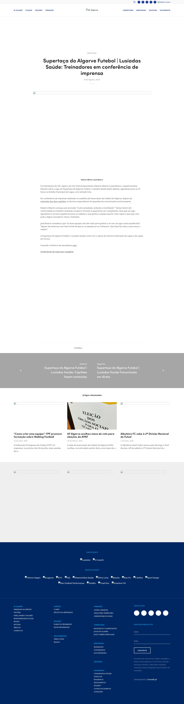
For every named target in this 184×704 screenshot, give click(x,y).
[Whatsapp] (151, 2)
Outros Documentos (102, 689)
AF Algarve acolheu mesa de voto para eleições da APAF (90, 435)
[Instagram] (143, 2)
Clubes (56, 609)
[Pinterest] (104, 348)
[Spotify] (155, 2)
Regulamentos (100, 682)
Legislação (98, 692)
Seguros (97, 685)
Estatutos (98, 676)
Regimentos (98, 679)
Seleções (38, 10)
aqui (74, 245)
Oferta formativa (101, 610)
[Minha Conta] (164, 2)
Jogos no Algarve (101, 631)
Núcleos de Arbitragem (63, 612)
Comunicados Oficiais (103, 673)
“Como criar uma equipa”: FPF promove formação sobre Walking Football (38, 435)
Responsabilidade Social (24, 618)
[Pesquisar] (134, 2)
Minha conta (59, 639)
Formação (49, 10)
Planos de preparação (63, 624)
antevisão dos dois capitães (53, 201)
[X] (89, 348)
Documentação (100, 653)
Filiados (28, 10)
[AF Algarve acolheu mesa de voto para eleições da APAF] (92, 416)
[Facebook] (139, 2)
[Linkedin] (93, 348)
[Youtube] (147, 2)
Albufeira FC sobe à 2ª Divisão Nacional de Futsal (145, 435)
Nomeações (98, 647)
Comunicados (99, 650)
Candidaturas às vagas (103, 616)
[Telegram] (100, 348)
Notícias (92, 53)
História (17, 612)
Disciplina (153, 10)
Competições (128, 10)
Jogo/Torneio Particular (104, 634)
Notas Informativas (62, 627)
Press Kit (17, 627)
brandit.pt (152, 679)
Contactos (18, 630)
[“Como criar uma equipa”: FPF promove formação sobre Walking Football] (57, 416)
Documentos (165, 10)
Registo (57, 642)
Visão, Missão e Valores (23, 615)
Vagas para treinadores (103, 613)
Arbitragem (141, 10)
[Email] (108, 348)
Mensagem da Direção (23, 609)
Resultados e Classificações (105, 628)
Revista (16, 621)
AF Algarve (18, 10)
